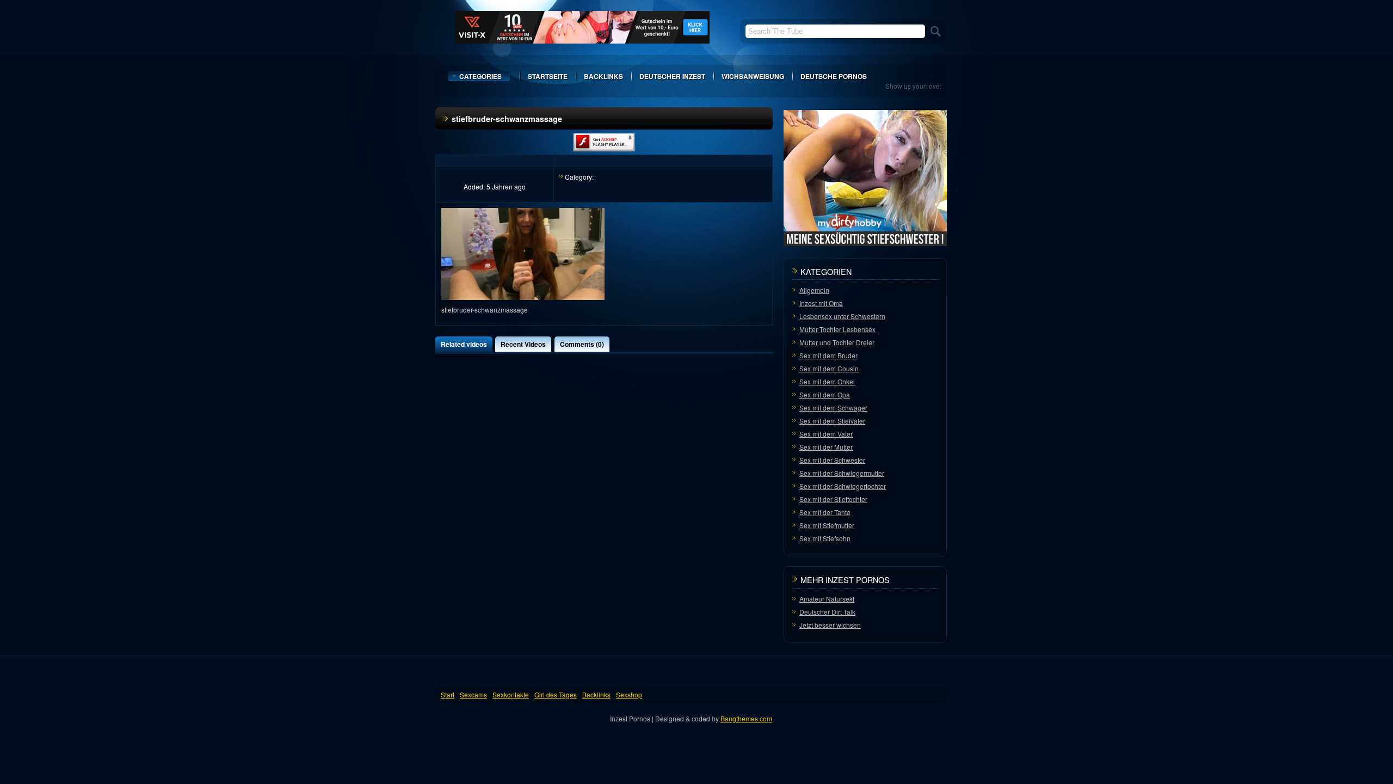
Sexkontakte (510, 694)
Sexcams (473, 694)
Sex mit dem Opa (824, 394)
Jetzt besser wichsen (830, 624)
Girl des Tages (555, 694)
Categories (480, 76)
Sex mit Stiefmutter (826, 525)
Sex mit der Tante (824, 512)
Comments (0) (582, 344)
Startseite (548, 76)
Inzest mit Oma (821, 303)
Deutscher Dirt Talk (827, 611)
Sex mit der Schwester (832, 459)
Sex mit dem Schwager (833, 407)
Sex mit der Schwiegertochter (842, 486)
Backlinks (603, 76)
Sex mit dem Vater (826, 433)
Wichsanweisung (753, 76)
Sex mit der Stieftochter (833, 499)
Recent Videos (523, 344)
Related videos (464, 344)
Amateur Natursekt (826, 598)
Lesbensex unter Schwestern (842, 316)
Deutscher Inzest (672, 76)
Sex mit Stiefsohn (824, 538)
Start (447, 694)
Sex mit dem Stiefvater (832, 420)
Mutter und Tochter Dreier (836, 342)
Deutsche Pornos (833, 76)
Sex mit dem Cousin (829, 368)
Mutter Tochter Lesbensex (837, 329)
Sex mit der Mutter (826, 446)
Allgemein (814, 290)
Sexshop (629, 694)
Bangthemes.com (746, 718)
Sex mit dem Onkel (827, 381)
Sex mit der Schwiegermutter (841, 472)
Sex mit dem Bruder (828, 355)
